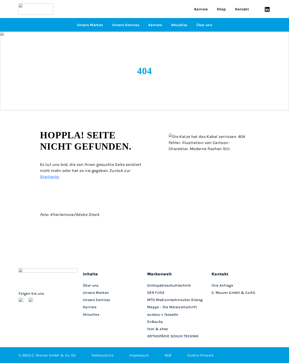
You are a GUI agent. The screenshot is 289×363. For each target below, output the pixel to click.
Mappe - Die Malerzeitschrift (172, 307)
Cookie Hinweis (200, 355)
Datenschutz (103, 355)
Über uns (204, 25)
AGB (168, 355)
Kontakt (242, 9)
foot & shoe (157, 329)
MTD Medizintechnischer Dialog (175, 300)
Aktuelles (179, 25)
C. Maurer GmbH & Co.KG (233, 292)
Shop (221, 9)
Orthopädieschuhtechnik (169, 285)
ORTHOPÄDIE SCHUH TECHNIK (173, 336)
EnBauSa (155, 322)
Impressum (139, 355)
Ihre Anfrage (222, 285)
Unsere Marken (90, 25)
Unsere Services (125, 25)
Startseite (49, 176)
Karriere (201, 9)
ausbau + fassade (162, 314)
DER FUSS (156, 292)
